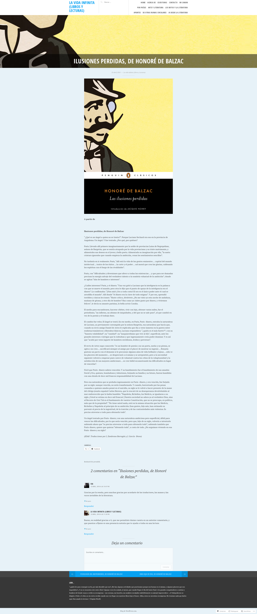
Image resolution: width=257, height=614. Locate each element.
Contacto (173, 2)
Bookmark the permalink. (92, 462)
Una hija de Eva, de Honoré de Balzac (156, 574)
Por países (141, 7)
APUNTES (137, 12)
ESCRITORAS (162, 2)
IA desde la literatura (178, 12)
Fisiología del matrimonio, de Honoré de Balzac (101, 574)
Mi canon (183, 2)
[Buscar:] (112, 2)
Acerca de (151, 2)
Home (143, 2)
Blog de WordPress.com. (128, 611)
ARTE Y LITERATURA (155, 7)
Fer (92, 483)
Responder (89, 506)
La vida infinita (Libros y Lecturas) (82, 6)
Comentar (166, 567)
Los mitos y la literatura (176, 7)
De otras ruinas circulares (154, 12)
